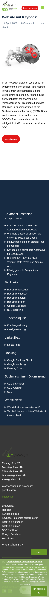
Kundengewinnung (17, 325)
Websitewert (13, 400)
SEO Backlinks (15, 310)
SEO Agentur (14, 387)
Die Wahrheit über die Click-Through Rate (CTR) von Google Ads (25, 262)
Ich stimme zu (39, 591)
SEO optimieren (15, 383)
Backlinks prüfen (16, 301)
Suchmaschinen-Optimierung (25, 376)
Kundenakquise (16, 318)
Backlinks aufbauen (17, 289)
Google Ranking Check (19, 360)
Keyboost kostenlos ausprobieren (20, 518)
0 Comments (28, 23)
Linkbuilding (13, 344)
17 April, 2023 (10, 23)
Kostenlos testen (30, 8)
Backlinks (11, 282)
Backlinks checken (17, 293)
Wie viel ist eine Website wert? (23, 407)
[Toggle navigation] (42, 7)
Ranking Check (15, 368)
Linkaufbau (12, 337)
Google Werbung (16, 364)
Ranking (10, 353)
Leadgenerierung (16, 329)
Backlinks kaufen (16, 297)
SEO (9, 391)
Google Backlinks (16, 306)
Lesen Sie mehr (11, 139)
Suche (39, 552)
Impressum (8, 496)
